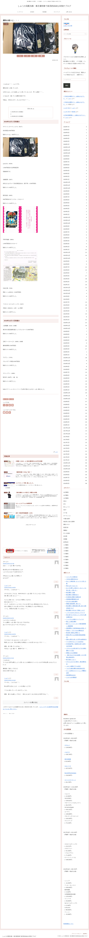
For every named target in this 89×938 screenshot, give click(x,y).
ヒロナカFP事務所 (71, 677)
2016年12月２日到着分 (17, 111)
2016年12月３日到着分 (17, 116)
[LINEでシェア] (41, 56)
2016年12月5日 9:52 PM (8, 618)
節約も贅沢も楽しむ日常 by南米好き (76, 639)
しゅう (6, 585)
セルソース (68, 766)
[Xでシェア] (20, 56)
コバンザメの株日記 (71, 577)
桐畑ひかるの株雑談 (71, 653)
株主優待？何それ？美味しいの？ (75, 610)
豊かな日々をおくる (71, 586)
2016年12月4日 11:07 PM (8, 563)
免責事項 (85, 933)
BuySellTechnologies (70, 773)
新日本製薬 (68, 759)
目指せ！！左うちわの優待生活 (75, 630)
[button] (85, 34)
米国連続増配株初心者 (72, 599)
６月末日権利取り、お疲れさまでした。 (74, 115)
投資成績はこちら (68, 923)
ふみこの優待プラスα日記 (73, 666)
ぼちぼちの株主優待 (71, 601)
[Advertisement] (31, 71)
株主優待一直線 (70, 592)
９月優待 (11, 399)
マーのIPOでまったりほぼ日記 (74, 641)
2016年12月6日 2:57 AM (8, 658)
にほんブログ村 (67, 25)
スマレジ (67, 745)
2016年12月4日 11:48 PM (10, 587)
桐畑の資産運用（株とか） (73, 603)
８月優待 (6, 399)
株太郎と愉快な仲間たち (73, 632)
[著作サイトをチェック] (4, 412)
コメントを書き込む (31, 702)
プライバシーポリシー (76, 933)
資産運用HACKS (71, 675)
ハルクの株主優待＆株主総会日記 (75, 668)
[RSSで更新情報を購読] (9, 412)
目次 (28, 108)
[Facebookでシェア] (27, 56)
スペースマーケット (70, 780)
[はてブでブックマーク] (34, 56)
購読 (66, 85)
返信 (57, 581)
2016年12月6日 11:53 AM (10, 680)
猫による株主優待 (71, 621)
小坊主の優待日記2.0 (72, 579)
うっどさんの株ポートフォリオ (75, 619)
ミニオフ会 (66, 108)
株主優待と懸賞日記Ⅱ (72, 594)
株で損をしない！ (71, 659)
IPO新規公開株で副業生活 (73, 597)
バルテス (67, 752)
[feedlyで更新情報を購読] (7, 412)
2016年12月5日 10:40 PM (10, 634)
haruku (73, 111)
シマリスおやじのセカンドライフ (75, 612)
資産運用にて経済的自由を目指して (76, 628)
